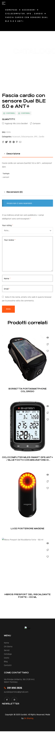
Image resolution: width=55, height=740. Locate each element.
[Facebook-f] (7, 700)
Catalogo (8, 654)
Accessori (29, 10)
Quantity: (8, 119)
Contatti (7, 665)
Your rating (7, 225)
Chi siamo (8, 646)
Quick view (47, 337)
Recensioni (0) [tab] (15, 192)
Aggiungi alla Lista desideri (16, 123)
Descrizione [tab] (13, 154)
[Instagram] (14, 700)
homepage (11, 10)
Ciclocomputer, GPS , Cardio (24, 13)
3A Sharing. (29, 718)
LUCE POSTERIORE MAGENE (27, 528)
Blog (6, 661)
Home (6, 642)
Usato (6, 657)
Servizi (6, 650)
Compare (36, 123)
